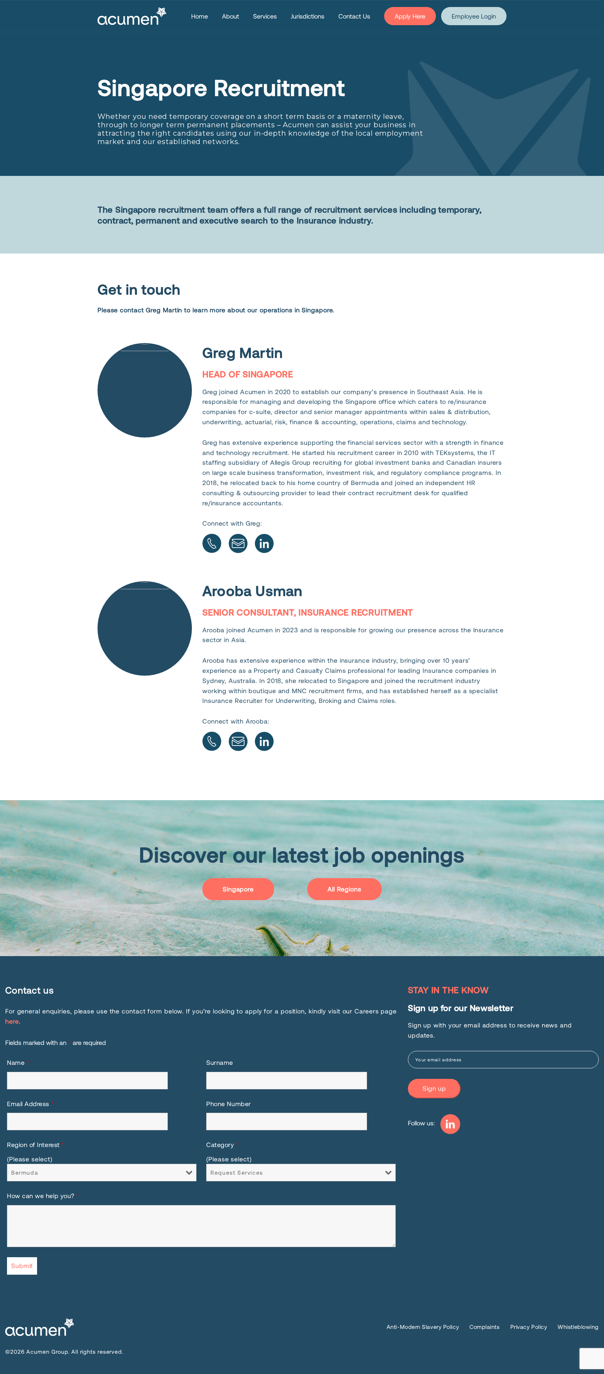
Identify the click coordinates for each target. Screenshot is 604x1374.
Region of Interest (36, 1144)
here (12, 1021)
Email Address (30, 1103)
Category (222, 1144)
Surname (219, 1062)
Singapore (238, 889)
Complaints (484, 1326)
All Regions (344, 889)
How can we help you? (43, 1195)
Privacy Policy (528, 1326)
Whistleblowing (578, 1326)
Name (18, 1062)
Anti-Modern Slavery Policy (423, 1326)
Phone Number (228, 1103)
